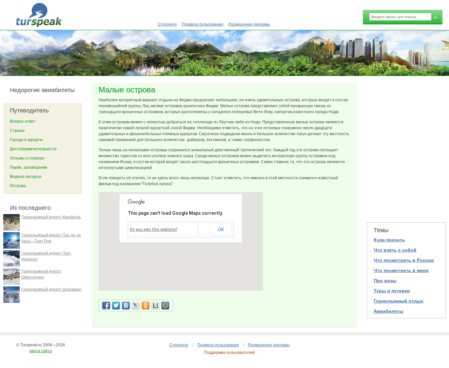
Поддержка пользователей (229, 352)
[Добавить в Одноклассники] (146, 305)
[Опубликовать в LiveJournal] (136, 305)
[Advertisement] (406, 148)
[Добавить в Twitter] (116, 305)
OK (221, 229)
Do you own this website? (153, 229)
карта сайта (41, 351)
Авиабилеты (388, 311)
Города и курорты (26, 139)
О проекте (167, 24)
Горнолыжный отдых (398, 301)
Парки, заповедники (28, 167)
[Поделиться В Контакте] (126, 305)
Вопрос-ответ (22, 121)
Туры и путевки (392, 290)
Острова (18, 186)
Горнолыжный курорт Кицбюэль (51, 217)
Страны (17, 130)
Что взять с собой (395, 250)
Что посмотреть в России (404, 260)
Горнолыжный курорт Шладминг (51, 289)
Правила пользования (203, 24)
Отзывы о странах (27, 158)
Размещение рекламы (249, 24)
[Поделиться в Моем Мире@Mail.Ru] (165, 305)
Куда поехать (389, 239)
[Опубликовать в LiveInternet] (155, 305)
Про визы (385, 280)
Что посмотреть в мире (401, 270)
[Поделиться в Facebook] (106, 305)
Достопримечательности (33, 149)
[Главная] (39, 15)
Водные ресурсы (25, 176)
